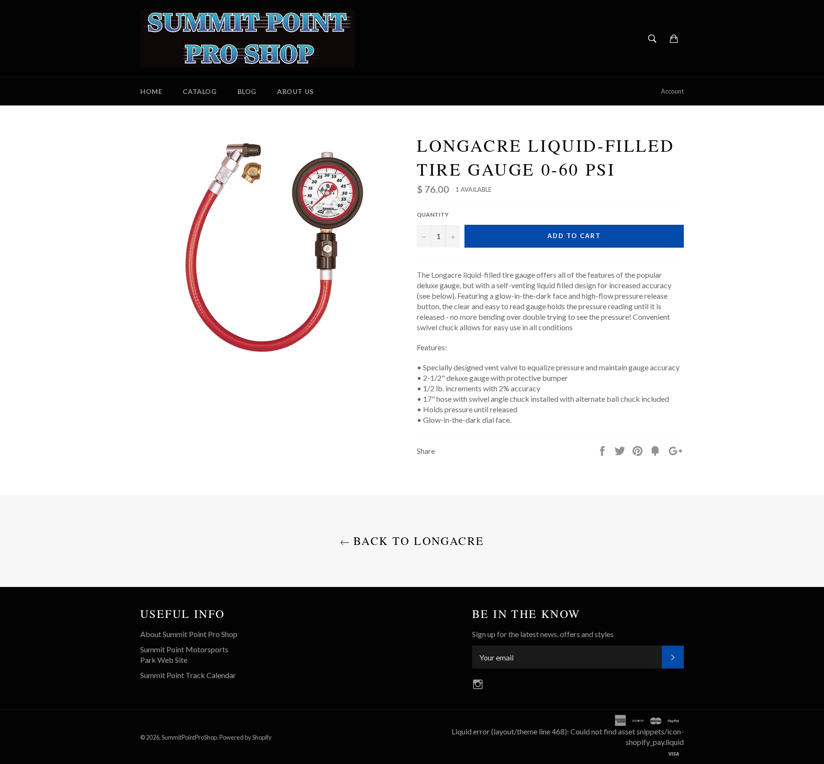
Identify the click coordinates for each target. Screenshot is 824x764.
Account (672, 91)
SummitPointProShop (189, 737)
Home (151, 91)
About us (295, 91)
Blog (247, 91)
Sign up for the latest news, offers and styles (543, 633)
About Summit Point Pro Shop (188, 633)
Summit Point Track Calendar (188, 675)
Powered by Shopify (245, 737)
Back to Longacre (417, 540)
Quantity (433, 214)
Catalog (199, 91)
